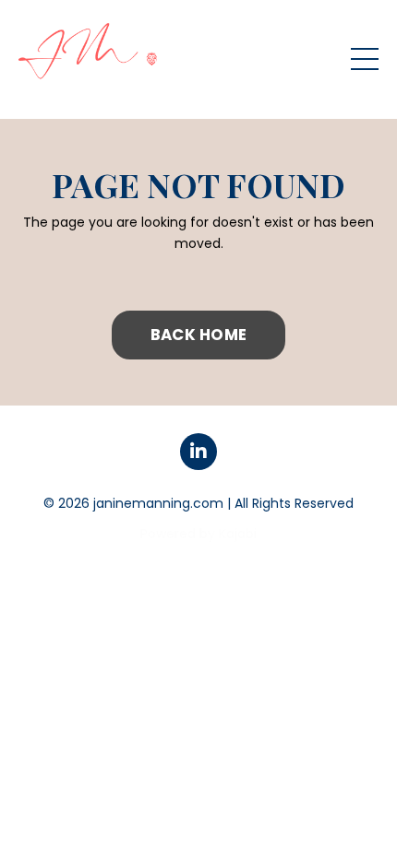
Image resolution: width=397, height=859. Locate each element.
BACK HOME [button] (198, 335)
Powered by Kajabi (198, 533)
